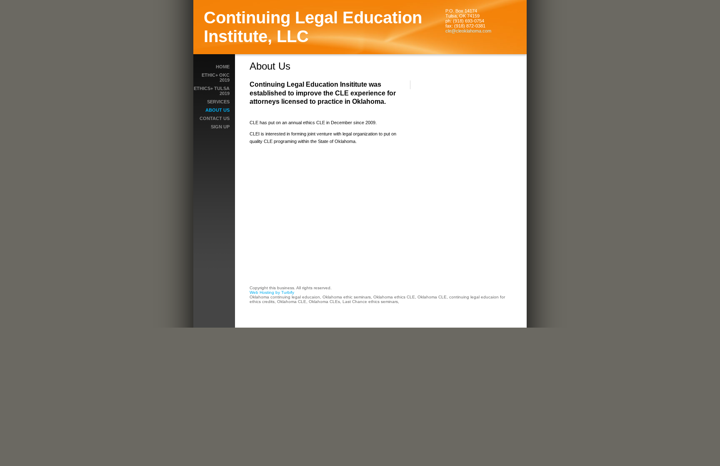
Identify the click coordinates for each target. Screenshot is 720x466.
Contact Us (215, 118)
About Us (217, 110)
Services (218, 101)
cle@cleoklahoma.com (468, 30)
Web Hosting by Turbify (272, 292)
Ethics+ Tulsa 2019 (212, 91)
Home (223, 66)
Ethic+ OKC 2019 (216, 78)
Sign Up (220, 126)
